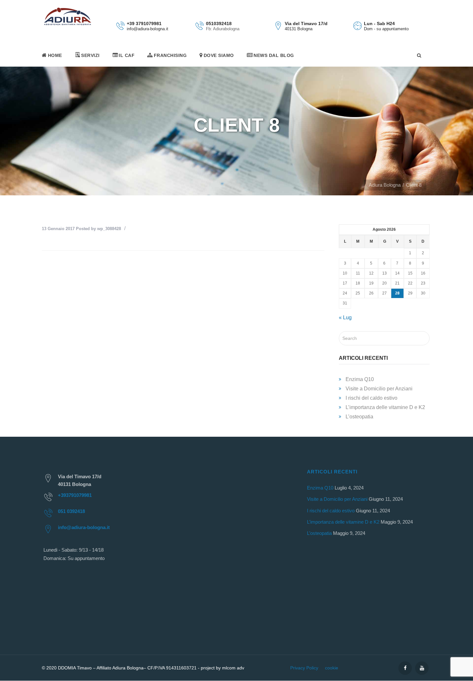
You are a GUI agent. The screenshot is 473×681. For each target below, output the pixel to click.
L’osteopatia (359, 416)
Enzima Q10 (360, 379)
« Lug (345, 317)
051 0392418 (71, 511)
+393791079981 (75, 495)
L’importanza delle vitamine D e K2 (385, 407)
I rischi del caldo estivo (371, 398)
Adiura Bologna (385, 185)
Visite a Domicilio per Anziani (379, 388)
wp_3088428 (109, 228)
